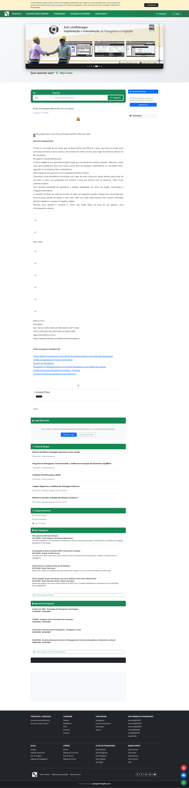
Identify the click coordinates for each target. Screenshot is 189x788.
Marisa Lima (38, 112)
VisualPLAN (132, 736)
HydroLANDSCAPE (135, 727)
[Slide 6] (98, 66)
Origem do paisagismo (43, 363)
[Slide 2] (89, 66)
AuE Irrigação (101, 759)
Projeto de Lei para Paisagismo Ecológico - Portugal (56, 370)
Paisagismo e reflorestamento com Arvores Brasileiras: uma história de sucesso (69, 366)
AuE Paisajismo (101, 756)
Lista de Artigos (40, 515)
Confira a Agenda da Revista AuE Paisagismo (50, 652)
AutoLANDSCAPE (134, 720)
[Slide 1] (87, 66)
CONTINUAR (151, 5)
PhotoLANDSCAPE (135, 723)
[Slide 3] (91, 66)
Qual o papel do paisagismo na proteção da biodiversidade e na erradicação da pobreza (73, 356)
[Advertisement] (78, 686)
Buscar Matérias (41, 519)
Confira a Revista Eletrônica (45, 595)
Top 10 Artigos (40, 523)
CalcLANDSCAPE (134, 730)
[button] (17, 14)
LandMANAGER (133, 733)
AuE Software (101, 749)
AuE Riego (99, 762)
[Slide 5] (95, 66)
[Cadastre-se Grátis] (184, 768)
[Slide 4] (93, 66)
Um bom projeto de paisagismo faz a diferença (54, 374)
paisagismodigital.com (101, 784)
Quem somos (100, 14)
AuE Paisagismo (101, 753)
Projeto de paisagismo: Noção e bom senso (53, 359)
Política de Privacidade (54, 5)
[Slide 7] (101, 66)
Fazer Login (69, 435)
